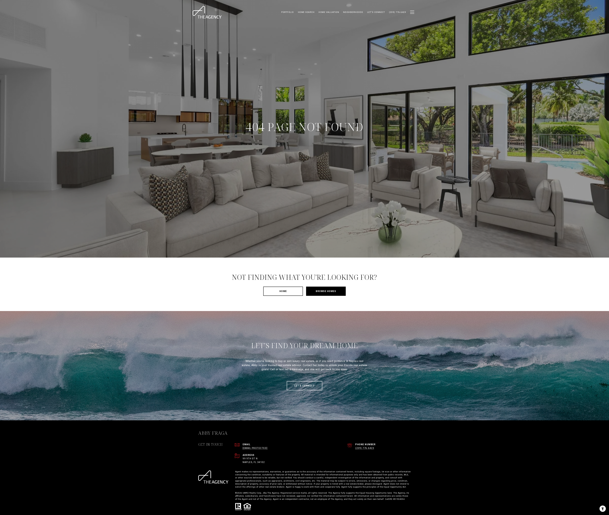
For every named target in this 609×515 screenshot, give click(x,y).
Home (283, 291)
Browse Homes (326, 291)
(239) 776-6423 (364, 448)
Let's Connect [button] (304, 385)
